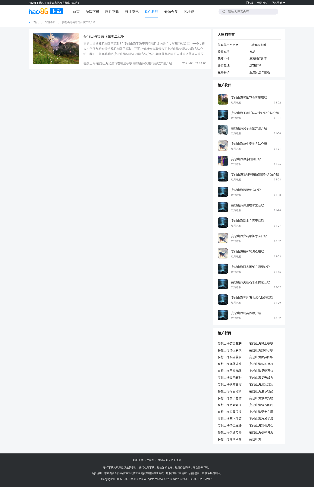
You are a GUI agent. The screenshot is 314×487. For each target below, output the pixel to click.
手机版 (249, 2)
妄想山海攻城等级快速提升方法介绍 (255, 174)
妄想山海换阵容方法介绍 (230, 384)
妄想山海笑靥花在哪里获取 (114, 63)
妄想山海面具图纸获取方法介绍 (261, 357)
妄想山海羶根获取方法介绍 (261, 350)
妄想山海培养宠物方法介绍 (230, 391)
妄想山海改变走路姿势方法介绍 (230, 432)
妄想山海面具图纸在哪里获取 (250, 266)
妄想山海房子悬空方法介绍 (249, 128)
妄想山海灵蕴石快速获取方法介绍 (261, 370)
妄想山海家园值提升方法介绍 (230, 411)
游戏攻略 (167, 467)
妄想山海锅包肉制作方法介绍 (261, 405)
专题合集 (171, 11)
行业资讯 (132, 11)
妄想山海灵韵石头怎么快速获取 (252, 297)
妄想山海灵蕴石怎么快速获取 (250, 282)
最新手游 (131, 467)
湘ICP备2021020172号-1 (198, 479)
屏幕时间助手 (258, 58)
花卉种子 (224, 72)
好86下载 (138, 460)
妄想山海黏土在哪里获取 (247, 220)
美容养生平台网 (228, 45)
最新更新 (176, 460)
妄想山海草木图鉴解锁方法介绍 (230, 418)
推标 (252, 51)
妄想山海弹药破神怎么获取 (249, 236)
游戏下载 (92, 11)
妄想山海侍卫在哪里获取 (247, 205)
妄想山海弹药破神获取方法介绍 (230, 364)
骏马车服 (224, 51)
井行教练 (224, 65)
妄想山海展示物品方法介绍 (261, 391)
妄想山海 (89, 63)
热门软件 (144, 467)
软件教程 (151, 11)
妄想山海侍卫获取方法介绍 (230, 350)
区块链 (189, 11)
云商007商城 (257, 45)
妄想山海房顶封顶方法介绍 (261, 384)
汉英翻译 (255, 65)
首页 (76, 11)
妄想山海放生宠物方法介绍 (249, 143)
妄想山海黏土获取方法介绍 (261, 343)
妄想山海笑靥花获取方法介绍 (78, 22)
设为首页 (262, 2)
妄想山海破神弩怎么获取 (247, 251)
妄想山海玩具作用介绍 (246, 313)
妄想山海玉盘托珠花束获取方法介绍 (255, 113)
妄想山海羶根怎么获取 (246, 189)
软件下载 (112, 11)
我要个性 (224, 58)
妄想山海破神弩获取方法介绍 (261, 364)
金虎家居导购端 (259, 72)
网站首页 (163, 460)
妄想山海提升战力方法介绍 (261, 377)
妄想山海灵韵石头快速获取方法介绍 (230, 377)
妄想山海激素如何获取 (246, 159)
